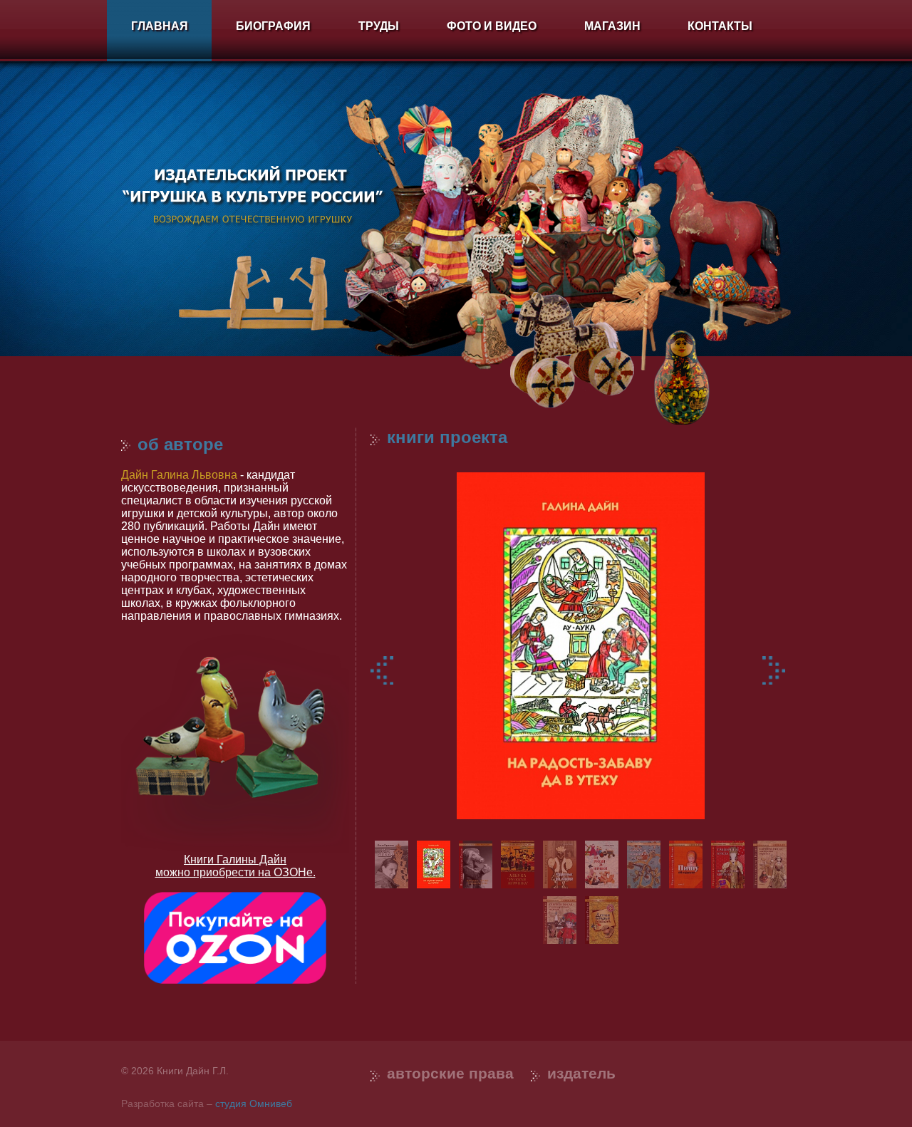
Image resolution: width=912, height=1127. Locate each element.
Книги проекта (447, 437)
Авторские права (450, 1073)
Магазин (612, 26)
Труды (378, 26)
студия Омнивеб (253, 1103)
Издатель (581, 1073)
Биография (273, 26)
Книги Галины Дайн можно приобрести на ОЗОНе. (235, 865)
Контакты (720, 26)
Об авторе (180, 444)
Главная (159, 26)
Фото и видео (492, 26)
